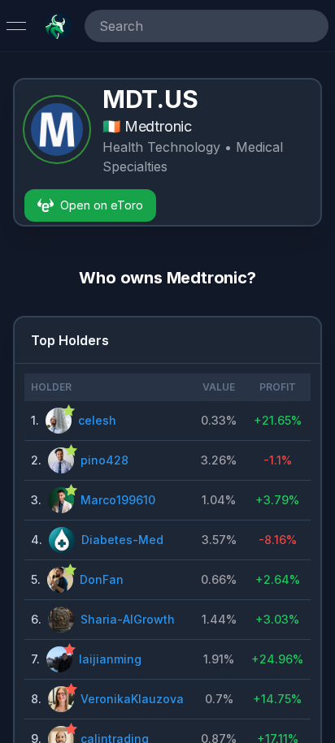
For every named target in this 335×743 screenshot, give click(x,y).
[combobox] (183, 26)
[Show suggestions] (312, 26)
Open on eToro (101, 205)
